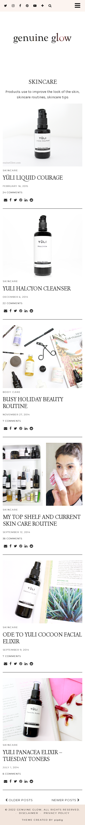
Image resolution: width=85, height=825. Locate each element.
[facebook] (20, 6)
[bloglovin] (42, 6)
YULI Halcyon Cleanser (36, 288)
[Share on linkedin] (26, 200)
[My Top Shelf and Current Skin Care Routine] (42, 474)
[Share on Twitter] (15, 200)
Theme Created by (42, 819)
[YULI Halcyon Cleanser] (42, 245)
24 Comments (12, 192)
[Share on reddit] (31, 200)
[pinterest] (27, 6)
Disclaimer (28, 813)
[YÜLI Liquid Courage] (42, 135)
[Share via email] (5, 200)
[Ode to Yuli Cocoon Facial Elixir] (42, 591)
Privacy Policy (57, 813)
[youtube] (35, 6)
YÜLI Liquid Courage (33, 177)
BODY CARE (12, 392)
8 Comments (12, 773)
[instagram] (13, 6)
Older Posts (20, 800)
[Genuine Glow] (42, 38)
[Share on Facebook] (10, 200)
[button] (79, 6)
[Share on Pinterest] (20, 200)
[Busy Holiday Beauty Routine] (42, 356)
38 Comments (12, 538)
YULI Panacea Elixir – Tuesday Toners (32, 756)
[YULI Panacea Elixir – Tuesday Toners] (42, 709)
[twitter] (5, 6)
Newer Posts (64, 800)
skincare (10, 170)
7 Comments (12, 420)
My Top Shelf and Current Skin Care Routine (41, 520)
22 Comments (12, 303)
